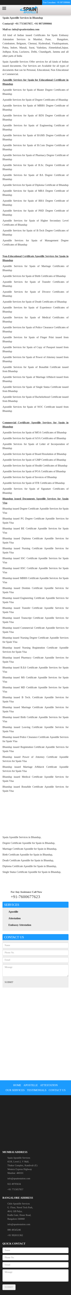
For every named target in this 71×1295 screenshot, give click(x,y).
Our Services (15, 1090)
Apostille (13, 911)
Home (17, 1085)
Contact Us (57, 1090)
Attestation (14, 918)
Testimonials (36, 1090)
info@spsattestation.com (18, 1178)
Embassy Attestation (19, 925)
